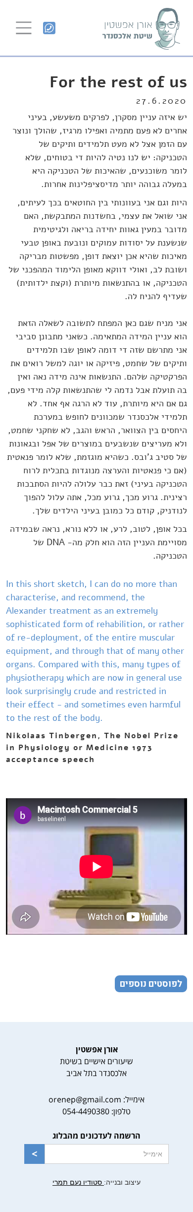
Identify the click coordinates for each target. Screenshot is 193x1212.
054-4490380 (85, 1111)
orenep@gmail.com (84, 1099)
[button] (24, 28)
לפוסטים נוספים (151, 984)
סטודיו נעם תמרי (78, 1182)
